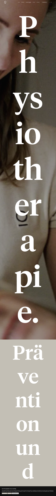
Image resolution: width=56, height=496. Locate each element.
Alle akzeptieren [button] (4, 493)
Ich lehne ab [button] (9, 493)
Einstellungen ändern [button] (15, 493)
